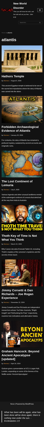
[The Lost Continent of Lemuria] (22, 163)
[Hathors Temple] (22, 58)
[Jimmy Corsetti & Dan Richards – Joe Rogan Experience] (22, 272)
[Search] (40, 22)
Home (4, 33)
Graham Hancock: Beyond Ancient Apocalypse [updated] (20, 355)
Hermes (6, 81)
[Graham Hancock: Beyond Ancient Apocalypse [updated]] (22, 334)
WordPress (29, 404)
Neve (12, 404)
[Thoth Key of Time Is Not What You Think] (22, 218)
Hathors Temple (13, 76)
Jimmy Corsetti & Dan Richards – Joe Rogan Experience (17, 294)
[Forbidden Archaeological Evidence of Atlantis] (22, 109)
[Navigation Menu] (39, 10)
